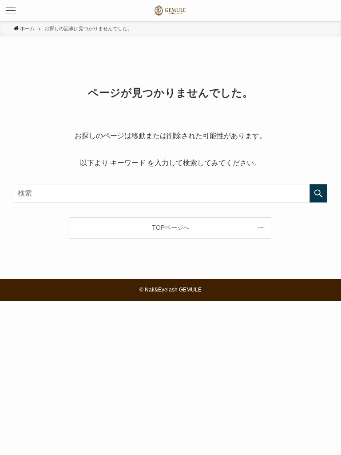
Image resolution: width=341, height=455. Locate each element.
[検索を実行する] (318, 193)
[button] (10, 10)
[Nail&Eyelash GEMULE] (170, 10)
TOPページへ (171, 227)
